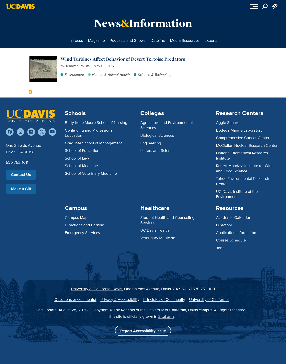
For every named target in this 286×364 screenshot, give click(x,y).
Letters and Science (157, 150)
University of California (209, 299)
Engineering (150, 143)
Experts (211, 40)
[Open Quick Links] (275, 7)
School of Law (77, 158)
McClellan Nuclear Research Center (247, 145)
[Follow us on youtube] (52, 132)
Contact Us (21, 174)
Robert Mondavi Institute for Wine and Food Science (245, 168)
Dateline (158, 40)
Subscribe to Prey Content (30, 92)
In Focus (76, 40)
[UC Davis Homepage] (20, 6)
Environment (74, 74)
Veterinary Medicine (157, 237)
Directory (224, 225)
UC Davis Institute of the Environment (237, 193)
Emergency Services (82, 232)
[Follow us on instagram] (20, 132)
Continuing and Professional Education (89, 132)
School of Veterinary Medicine (91, 173)
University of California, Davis (96, 289)
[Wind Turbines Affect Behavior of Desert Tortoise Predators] (43, 58)
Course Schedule (231, 240)
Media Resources (185, 40)
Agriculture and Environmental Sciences (166, 125)
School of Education (82, 150)
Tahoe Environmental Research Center (242, 181)
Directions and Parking (84, 225)
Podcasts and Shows (127, 40)
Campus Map (76, 217)
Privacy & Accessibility (119, 299)
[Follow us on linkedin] (31, 132)
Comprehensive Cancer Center (242, 137)
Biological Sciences (157, 135)
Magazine (96, 40)
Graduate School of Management (93, 143)
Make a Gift (21, 189)
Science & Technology (155, 74)
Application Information (236, 232)
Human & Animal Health (111, 74)
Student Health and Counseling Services (167, 219)
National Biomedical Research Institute (242, 155)
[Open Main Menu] (254, 7)
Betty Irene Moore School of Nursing (96, 122)
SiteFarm (166, 316)
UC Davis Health (154, 230)
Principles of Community (164, 299)
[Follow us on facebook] (10, 132)
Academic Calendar (233, 217)
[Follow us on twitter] (42, 132)
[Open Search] (265, 7)
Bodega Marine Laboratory (239, 130)
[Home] (30, 116)
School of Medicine (81, 165)
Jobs (220, 248)
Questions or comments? (75, 299)
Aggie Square (227, 122)
